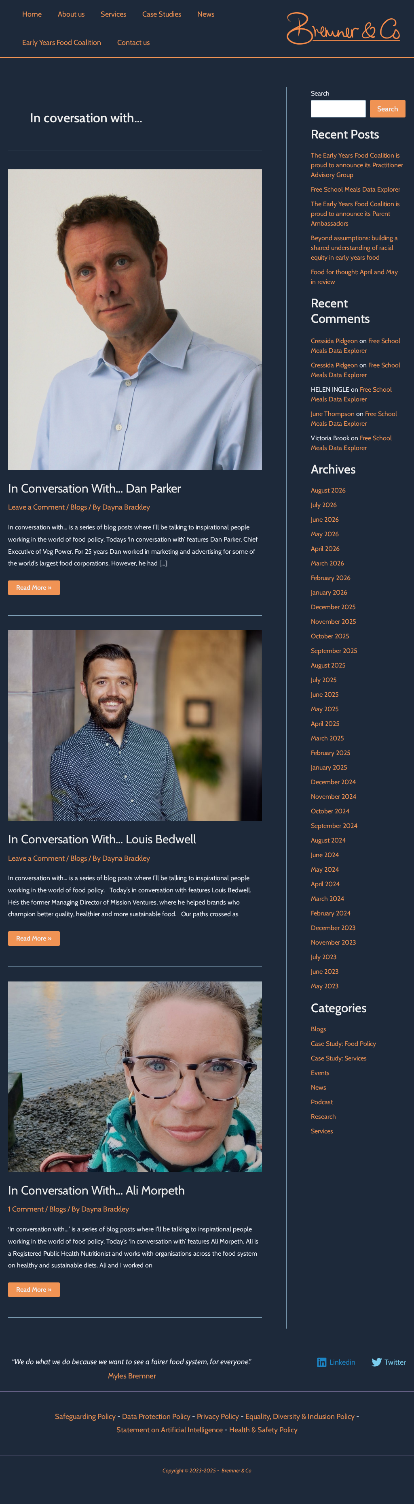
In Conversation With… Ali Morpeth (96, 1190)
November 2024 (333, 796)
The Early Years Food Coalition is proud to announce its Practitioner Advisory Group (357, 165)
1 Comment (26, 1209)
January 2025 (329, 767)
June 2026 (325, 519)
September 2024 (334, 826)
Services (322, 1131)
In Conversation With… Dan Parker (96, 488)
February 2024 (331, 913)
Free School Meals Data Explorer (355, 189)
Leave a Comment (36, 507)
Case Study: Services (339, 1058)
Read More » (34, 589)
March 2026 (327, 563)
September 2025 (334, 651)
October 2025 (330, 636)
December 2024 (333, 782)
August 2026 (328, 490)
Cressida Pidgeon (334, 341)
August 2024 (328, 840)
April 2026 (325, 549)
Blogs (78, 507)
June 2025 (325, 694)
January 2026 (329, 592)
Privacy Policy (218, 1416)
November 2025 (333, 621)
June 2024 (325, 855)
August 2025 (328, 665)
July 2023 (324, 957)
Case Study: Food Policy (343, 1043)
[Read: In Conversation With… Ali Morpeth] (135, 1075)
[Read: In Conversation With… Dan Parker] (135, 319)
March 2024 (327, 898)
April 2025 (325, 723)
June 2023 (325, 971)
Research (323, 1116)
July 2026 (324, 505)
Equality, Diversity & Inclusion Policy (300, 1416)
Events (320, 1073)
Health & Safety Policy (263, 1429)
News (318, 1087)
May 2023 (325, 986)
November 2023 (333, 942)
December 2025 (333, 607)
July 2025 (324, 680)
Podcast (322, 1102)
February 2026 (331, 578)
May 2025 (325, 709)
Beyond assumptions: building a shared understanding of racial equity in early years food (354, 247)
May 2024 (325, 869)
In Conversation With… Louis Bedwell (103, 839)
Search (320, 93)
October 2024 (330, 811)
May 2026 (325, 534)
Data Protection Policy (156, 1416)
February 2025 (331, 753)
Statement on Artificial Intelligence (169, 1429)
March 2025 (327, 738)
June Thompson (333, 414)
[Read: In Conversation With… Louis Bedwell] (135, 725)
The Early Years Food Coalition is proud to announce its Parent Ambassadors (355, 213)
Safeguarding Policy (85, 1416)
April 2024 (325, 884)
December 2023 (333, 928)
